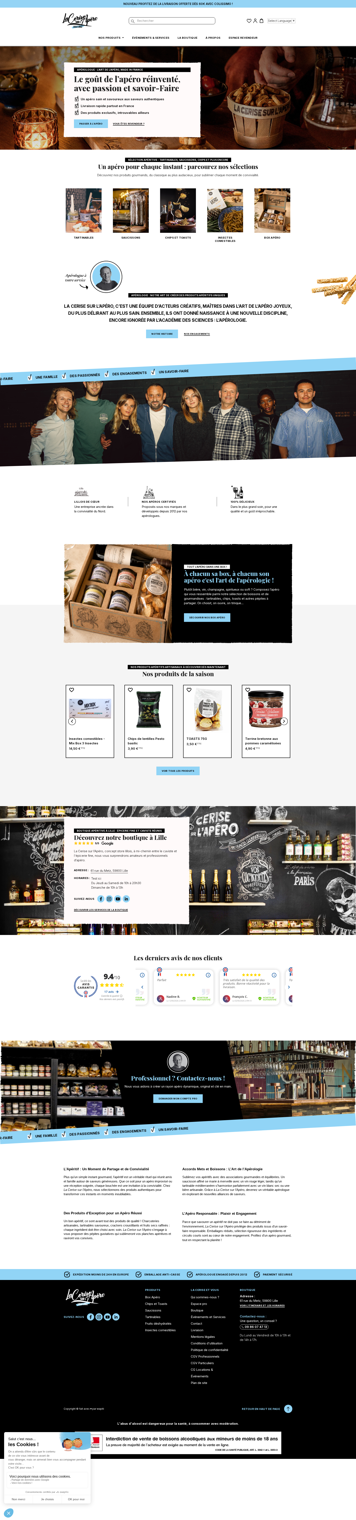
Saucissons (131, 237)
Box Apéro (272, 237)
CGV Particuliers (202, 1363)
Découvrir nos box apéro (207, 617)
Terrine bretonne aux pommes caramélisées (263, 741)
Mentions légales (203, 1337)
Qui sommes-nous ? (205, 1297)
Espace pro (199, 1304)
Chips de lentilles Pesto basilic (146, 741)
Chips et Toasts (178, 237)
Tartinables (84, 237)
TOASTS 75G (196, 739)
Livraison (197, 1330)
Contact (196, 1323)
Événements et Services (208, 1317)
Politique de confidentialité (209, 1350)
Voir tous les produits (178, 770)
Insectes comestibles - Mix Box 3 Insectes (87, 741)
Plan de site (199, 1383)
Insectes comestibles (225, 239)
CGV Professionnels (205, 1356)
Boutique (197, 1310)
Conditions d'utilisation (206, 1343)
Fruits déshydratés (158, 1323)
